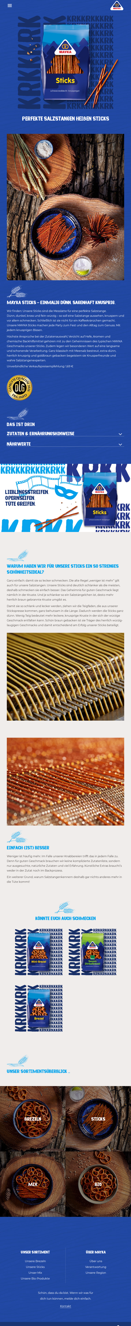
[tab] (65, 433)
